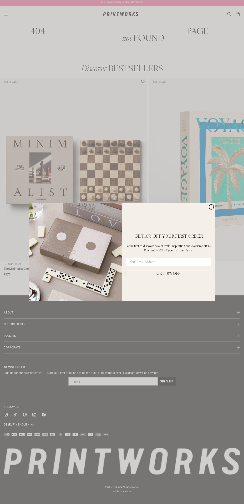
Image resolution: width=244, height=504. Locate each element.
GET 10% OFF (168, 274)
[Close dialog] (211, 207)
